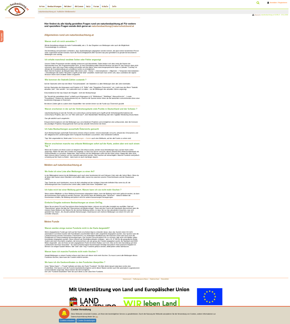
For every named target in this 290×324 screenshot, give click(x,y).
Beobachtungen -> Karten (82, 138)
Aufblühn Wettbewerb (66, 12)
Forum (96, 6)
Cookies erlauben (67, 320)
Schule (105, 6)
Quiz (88, 6)
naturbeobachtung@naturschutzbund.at (113, 26)
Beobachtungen (54, 6)
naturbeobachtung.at (47, 12)
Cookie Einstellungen (86, 320)
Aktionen (79, 6)
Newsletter (165, 279)
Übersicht (257, 15)
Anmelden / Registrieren (279, 2)
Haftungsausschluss (140, 279)
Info (114, 6)
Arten (42, 6)
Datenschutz (154, 279)
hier (96, 317)
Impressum (127, 279)
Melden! (68, 6)
